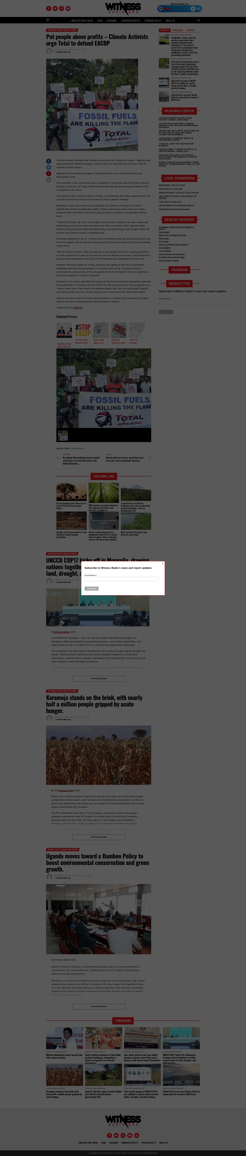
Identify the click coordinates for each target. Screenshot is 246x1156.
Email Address (91, 575)
